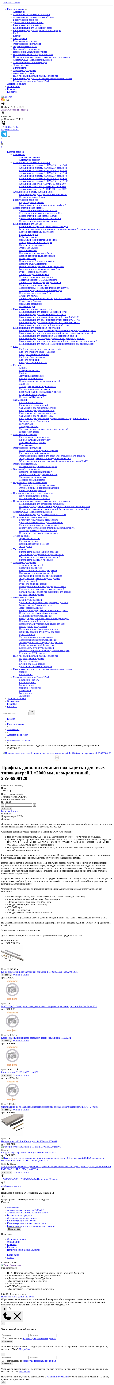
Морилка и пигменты (30, 688)
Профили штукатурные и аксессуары (38, 466)
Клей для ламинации (29, 360)
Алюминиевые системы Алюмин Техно (33, 17)
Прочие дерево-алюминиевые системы (38, 221)
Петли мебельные (28, 250)
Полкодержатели (27, 258)
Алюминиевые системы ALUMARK (31, 14)
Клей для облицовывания (32, 357)
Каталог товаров (15, 9)
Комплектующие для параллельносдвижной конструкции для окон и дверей (57, 330)
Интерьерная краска (29, 432)
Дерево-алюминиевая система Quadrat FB (40, 218)
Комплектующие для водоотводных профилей (42, 205)
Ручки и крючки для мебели (33, 272)
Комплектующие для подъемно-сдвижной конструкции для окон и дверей (56, 344)
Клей (15, 33)
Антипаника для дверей (31, 565)
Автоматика (19, 12)
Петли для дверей (28, 581)
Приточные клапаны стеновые (34, 498)
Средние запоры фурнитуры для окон (38, 640)
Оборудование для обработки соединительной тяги (45, 458)
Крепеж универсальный (31, 378)
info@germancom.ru (11, 1186)
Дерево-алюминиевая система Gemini (38, 216)
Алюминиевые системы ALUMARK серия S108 (43, 181)
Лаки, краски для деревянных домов (37, 413)
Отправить (7, 1341)
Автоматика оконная (29, 160)
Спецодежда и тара (28, 426)
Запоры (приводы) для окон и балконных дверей (43, 610)
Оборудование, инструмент (27, 44)
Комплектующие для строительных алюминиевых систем (42, 78)
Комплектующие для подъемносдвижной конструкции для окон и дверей (56, 333)
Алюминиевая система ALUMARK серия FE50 (43, 189)
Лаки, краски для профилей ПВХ (36, 416)
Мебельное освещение (30, 304)
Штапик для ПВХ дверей (32, 664)
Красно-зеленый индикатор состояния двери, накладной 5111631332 (36, 1038)
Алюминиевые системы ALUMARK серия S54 (43, 173)
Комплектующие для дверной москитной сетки (43, 312)
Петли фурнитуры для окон (33, 626)
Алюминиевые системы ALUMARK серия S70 (43, 176)
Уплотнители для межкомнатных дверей (39, 557)
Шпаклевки (25, 690)
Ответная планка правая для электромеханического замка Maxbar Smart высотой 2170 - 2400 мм (49, 1107)
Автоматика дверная (29, 157)
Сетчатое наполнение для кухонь (36, 277)
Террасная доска (21, 65)
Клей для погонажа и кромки (34, 354)
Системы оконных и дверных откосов (38, 474)
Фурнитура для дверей (24, 70)
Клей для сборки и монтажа (33, 362)
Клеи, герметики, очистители (34, 437)
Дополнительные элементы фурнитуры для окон (43, 602)
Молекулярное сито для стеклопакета (38, 530)
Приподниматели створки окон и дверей (39, 381)
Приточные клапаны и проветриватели (33, 54)
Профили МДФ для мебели (33, 264)
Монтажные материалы (25, 41)
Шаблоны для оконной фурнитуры (36, 645)
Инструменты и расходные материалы (38, 450)
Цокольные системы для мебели (35, 293)
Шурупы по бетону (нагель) (33, 394)
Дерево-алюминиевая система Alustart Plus (40, 213)
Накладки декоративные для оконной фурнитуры (44, 618)
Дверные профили (28, 661)
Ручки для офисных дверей (33, 584)
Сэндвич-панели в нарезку (32, 477)
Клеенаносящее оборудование (34, 453)
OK (3, 1382)
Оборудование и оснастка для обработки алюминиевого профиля (52, 456)
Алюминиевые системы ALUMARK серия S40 (43, 165)
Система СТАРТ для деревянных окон (32, 60)
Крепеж (17, 36)
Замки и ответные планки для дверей (38, 570)
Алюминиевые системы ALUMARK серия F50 (43, 178)
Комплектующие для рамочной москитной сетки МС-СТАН (49, 320)
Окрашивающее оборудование (34, 421)
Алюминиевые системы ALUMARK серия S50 (43, 170)
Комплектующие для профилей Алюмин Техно (43, 194)
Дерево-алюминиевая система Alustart (38, 210)
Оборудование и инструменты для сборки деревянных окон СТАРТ (53, 461)
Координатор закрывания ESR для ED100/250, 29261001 (29, 1152)
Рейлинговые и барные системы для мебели (41, 266)
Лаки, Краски (20, 38)
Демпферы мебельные (30, 301)
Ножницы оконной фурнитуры (35, 621)
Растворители (26, 424)
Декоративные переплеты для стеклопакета (41, 522)
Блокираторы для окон (30, 600)
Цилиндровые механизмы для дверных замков (42, 586)
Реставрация (25, 693)
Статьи (10, 1257)
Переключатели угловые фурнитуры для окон (42, 624)
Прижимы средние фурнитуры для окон (39, 632)
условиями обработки (58, 1376)
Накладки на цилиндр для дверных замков (40, 576)
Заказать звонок (11, 2)
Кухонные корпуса (28, 234)
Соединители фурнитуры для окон (36, 637)
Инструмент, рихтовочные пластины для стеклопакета (47, 528)
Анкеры (23, 368)
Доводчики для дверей (30, 568)
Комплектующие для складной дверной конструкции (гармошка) (52, 338)
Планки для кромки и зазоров (34, 544)
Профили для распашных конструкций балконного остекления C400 (54, 509)
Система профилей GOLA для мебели (38, 280)
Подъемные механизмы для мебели (37, 256)
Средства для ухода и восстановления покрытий (43, 429)
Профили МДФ (27, 306)
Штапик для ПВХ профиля (32, 653)
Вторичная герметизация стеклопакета (38, 520)
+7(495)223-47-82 (10, 127)
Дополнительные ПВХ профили (35, 666)
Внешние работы (27, 682)
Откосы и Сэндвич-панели (26, 49)
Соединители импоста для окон (35, 389)
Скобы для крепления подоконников (37, 386)
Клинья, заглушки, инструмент (34, 440)
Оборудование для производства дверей (39, 578)
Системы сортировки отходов (34, 285)
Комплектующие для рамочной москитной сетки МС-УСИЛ (49, 322)
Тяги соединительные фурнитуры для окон (41, 642)
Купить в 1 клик (9, 811)
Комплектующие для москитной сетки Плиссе (42, 314)
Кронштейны (26, 674)
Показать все (14, 1229)
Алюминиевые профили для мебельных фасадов (43, 226)
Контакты (12, 92)
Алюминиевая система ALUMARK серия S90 (42, 186)
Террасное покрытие (29, 538)
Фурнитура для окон (23, 73)
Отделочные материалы (25, 46)
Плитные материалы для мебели (35, 253)
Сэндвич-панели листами (32, 480)
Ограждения (25, 546)
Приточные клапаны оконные (34, 496)
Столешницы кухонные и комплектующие (40, 290)
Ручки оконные (27, 634)
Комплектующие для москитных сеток (32, 28)
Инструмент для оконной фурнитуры (38, 613)
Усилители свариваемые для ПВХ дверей (40, 392)
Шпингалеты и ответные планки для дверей (41, 589)
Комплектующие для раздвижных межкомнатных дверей (48, 336)
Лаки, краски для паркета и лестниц (37, 408)
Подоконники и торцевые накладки (37, 485)
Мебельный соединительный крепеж (38, 240)
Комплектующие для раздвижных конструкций (37, 30)
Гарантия (11, 89)
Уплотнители (20, 68)
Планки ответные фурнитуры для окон (38, 629)
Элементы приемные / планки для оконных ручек (44, 650)
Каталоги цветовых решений (34, 405)
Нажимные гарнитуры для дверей (36, 573)
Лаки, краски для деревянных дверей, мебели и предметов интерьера (54, 418)
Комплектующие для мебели (27, 25)
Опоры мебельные (28, 248)
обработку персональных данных (39, 1338)
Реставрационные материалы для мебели (40, 269)
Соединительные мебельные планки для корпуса (44, 288)
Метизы (23, 672)
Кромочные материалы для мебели (36, 232)
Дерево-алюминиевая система (28, 22)
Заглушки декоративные (31, 376)
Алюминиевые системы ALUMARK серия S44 (43, 168)
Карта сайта (13, 1255)
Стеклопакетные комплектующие (30, 62)
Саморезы (24, 384)
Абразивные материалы (31, 402)
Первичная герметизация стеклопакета (38, 533)
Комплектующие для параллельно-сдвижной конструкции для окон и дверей (58, 341)
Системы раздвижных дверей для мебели (40, 282)
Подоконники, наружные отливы (30, 52)
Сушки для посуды (28, 296)
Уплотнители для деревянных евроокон (39, 552)
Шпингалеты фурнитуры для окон (36, 648)
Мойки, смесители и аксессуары (35, 242)
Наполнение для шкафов (31, 245)
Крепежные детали (28, 541)
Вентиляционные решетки (32, 490)
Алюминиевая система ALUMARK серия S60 (42, 184)
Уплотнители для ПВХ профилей (36, 560)
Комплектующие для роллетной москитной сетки (44, 325)
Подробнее (24, 1349)
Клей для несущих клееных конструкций (40, 349)
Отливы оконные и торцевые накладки (39, 488)
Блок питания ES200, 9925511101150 (19, 1072)
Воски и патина (27, 685)
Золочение (24, 696)
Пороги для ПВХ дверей (31, 397)
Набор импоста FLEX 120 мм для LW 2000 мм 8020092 (29, 1141)
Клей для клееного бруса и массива (37, 352)
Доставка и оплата (16, 84)
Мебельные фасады (29, 237)
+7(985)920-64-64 (10, 129)
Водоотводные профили (25, 20)
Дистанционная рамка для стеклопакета (39, 525)
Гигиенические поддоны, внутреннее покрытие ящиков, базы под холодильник (59, 229)
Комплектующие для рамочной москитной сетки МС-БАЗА (49, 317)
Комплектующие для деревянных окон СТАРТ (42, 514)
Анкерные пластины (29, 370)
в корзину (6, 808)
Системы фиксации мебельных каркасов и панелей (45, 298)
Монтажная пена (27, 445)
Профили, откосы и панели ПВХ (35, 472)
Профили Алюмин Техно (32, 197)
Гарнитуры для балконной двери (35, 605)
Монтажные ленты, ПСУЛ (32, 442)
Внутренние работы (29, 680)
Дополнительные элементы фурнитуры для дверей (45, 592)
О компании (13, 86)
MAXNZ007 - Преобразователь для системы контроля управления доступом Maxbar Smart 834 (49, 1006)
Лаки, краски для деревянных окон (36, 410)
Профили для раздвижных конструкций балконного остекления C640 (54, 506)
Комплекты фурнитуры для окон (35, 616)
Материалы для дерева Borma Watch (31, 81)
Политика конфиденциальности (23, 1250)
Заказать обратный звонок (14, 109)
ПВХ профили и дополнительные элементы (35, 76)
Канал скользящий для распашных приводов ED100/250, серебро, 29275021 (39, 972)
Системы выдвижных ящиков (34, 274)
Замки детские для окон (31, 608)
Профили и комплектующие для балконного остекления (41, 57)
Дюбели (23, 373)
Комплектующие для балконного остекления (41, 504)
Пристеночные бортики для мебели (37, 261)
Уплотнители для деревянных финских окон (41, 554)
